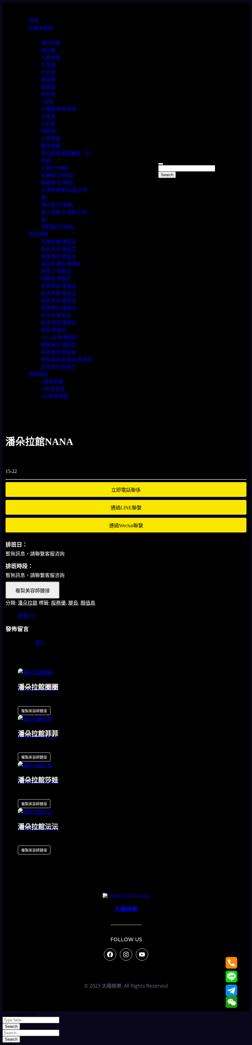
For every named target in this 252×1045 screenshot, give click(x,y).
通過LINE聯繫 (126, 507)
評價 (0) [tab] (26, 615)
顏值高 (88, 603)
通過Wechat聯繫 (126, 525)
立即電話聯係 (126, 490)
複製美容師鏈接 (32, 590)
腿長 (73, 603)
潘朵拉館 (27, 603)
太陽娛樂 (126, 909)
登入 (40, 642)
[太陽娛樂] (126, 895)
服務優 (58, 603)
